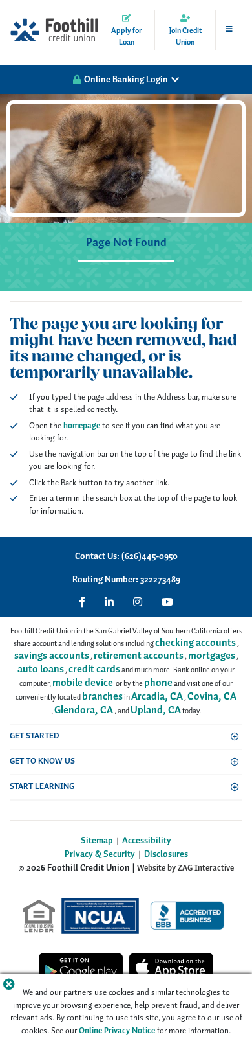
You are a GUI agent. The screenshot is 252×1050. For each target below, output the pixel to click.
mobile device (82, 683)
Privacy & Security (100, 855)
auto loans (40, 669)
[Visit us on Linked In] (109, 602)
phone (158, 683)
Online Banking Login (126, 80)
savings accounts (51, 656)
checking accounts (195, 643)
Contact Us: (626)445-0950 (126, 557)
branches (102, 697)
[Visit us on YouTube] (167, 602)
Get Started (34, 736)
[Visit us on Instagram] (137, 602)
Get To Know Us (42, 761)
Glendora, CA (83, 710)
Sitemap (97, 841)
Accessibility (146, 841)
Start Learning (42, 786)
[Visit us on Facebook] (82, 602)
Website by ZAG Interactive (185, 868)
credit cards (94, 669)
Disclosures (166, 855)
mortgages (211, 656)
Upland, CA (156, 710)
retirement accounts (139, 656)
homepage (81, 426)
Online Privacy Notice (117, 1031)
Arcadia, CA (157, 697)
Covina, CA (211, 697)
